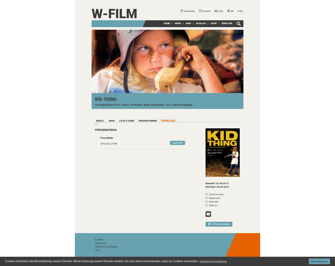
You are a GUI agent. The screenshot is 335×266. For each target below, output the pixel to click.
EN (232, 11)
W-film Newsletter (221, 224)
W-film (114, 13)
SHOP (214, 23)
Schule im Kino (216, 194)
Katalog (201, 23)
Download (178, 142)
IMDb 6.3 (213, 205)
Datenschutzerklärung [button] (213, 261)
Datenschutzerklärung (106, 246)
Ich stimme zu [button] (319, 261)
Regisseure (214, 198)
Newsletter (189, 11)
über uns (227, 23)
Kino (188, 23)
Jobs (220, 11)
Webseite (213, 201)
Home (167, 23)
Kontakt (206, 11)
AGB (97, 250)
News (178, 23)
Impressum (100, 243)
